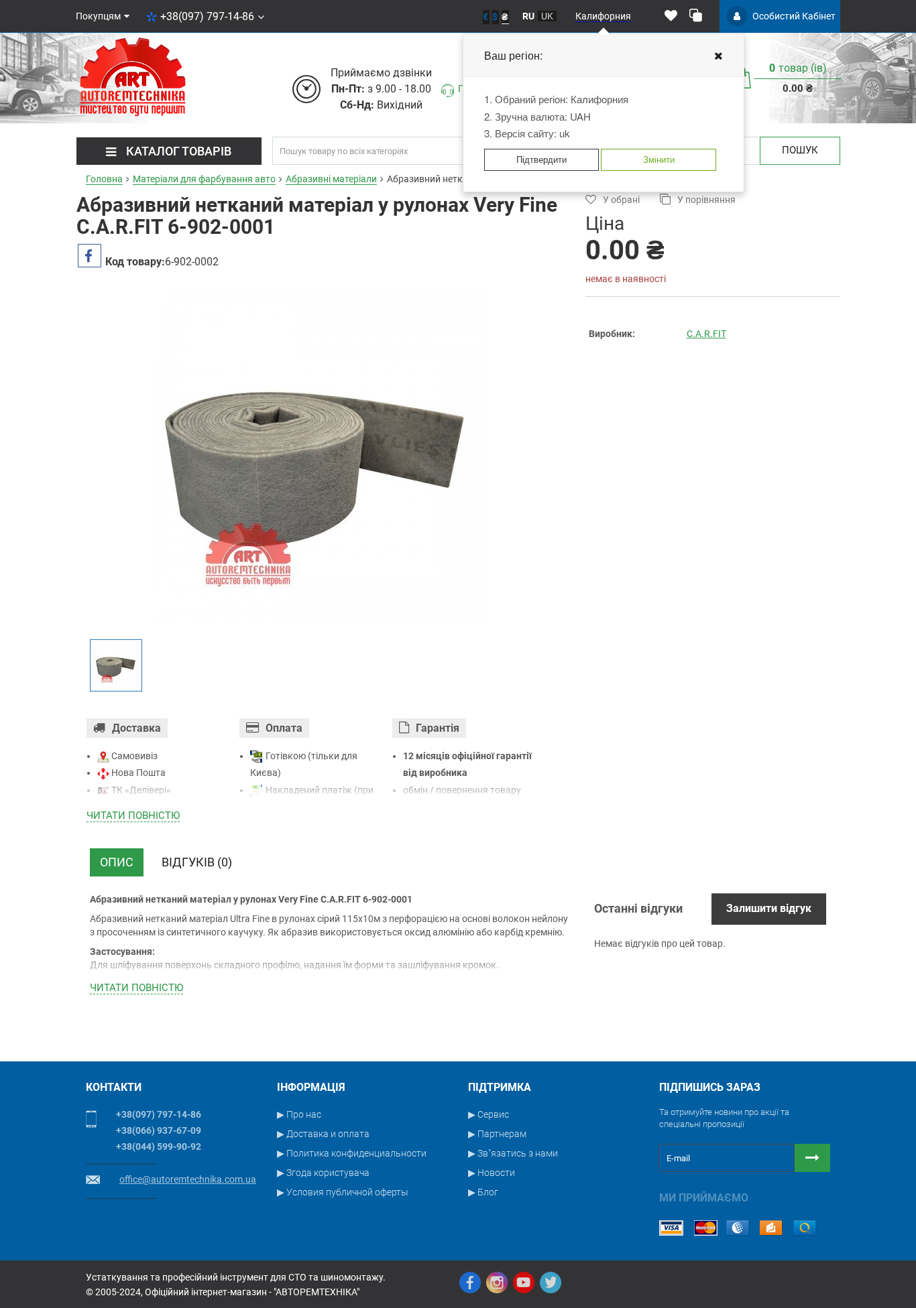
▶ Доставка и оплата (323, 1133)
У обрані (621, 199)
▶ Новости (491, 1172)
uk (547, 16)
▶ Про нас (299, 1114)
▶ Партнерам (497, 1133)
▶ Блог (483, 1192)
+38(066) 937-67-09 (158, 1130)
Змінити (659, 159)
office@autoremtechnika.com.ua (187, 1179)
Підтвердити (541, 159)
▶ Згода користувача (323, 1172)
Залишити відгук (768, 908)
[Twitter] (550, 1282)
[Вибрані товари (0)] (671, 16)
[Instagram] (497, 1282)
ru (528, 16)
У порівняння (706, 199)
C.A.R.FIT (706, 333)
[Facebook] (470, 1282)
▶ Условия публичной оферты (342, 1192)
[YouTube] (523, 1282)
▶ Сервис (488, 1114)
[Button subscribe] (812, 1158)
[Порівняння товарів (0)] (695, 16)
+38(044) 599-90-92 (158, 1146)
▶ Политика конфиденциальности (351, 1153)
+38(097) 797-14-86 (207, 16)
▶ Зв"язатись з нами (513, 1153)
